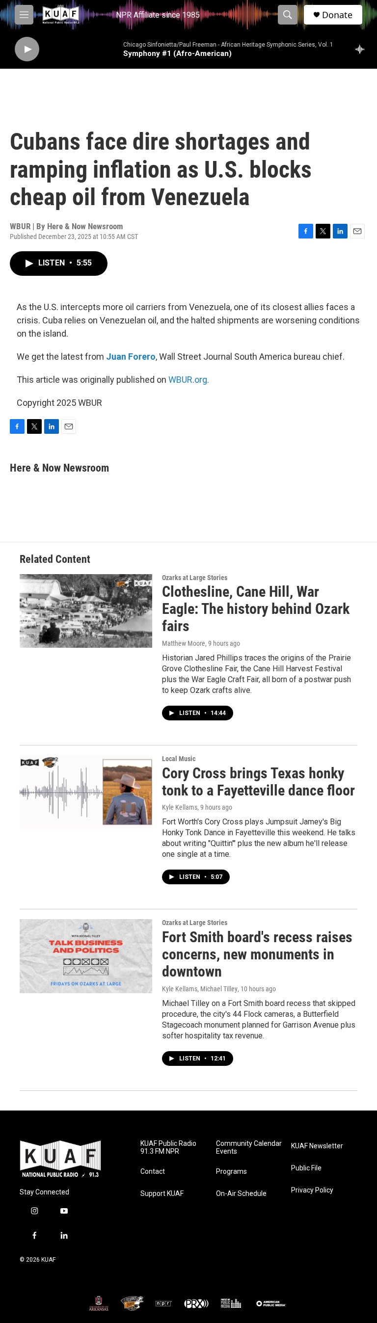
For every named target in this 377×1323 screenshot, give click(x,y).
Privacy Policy (312, 1190)
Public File (306, 1168)
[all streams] (362, 49)
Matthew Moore (183, 643)
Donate (337, 15)
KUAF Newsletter (317, 1146)
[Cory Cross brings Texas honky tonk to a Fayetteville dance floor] (86, 792)
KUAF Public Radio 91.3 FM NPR (168, 1147)
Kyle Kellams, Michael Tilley (200, 989)
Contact (152, 1171)
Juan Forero (131, 356)
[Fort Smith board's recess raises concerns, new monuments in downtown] (86, 956)
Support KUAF (162, 1193)
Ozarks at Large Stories (194, 578)
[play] (27, 49)
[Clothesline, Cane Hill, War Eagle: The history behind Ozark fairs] (86, 611)
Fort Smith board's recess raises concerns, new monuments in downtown (257, 954)
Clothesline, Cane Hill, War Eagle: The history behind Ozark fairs (256, 609)
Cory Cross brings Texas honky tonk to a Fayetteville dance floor (258, 782)
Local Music (178, 759)
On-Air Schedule (241, 1193)
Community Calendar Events (249, 1147)
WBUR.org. (188, 379)
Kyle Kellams (179, 807)
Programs (231, 1171)
